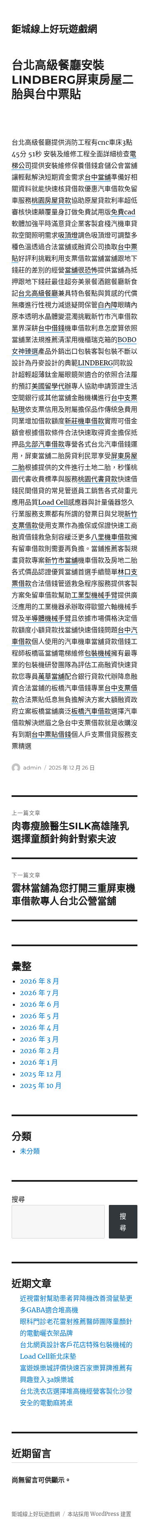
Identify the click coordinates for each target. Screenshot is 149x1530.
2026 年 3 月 (39, 1039)
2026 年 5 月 (39, 1016)
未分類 (30, 1151)
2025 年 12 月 (41, 1074)
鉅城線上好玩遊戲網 (54, 29)
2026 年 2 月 (39, 1051)
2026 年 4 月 (39, 1027)
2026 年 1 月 (39, 1062)
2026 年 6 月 (40, 1004)
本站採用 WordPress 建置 (99, 1514)
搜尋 (18, 1199)
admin (32, 767)
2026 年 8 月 (39, 981)
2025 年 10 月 (41, 1085)
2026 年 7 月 (39, 992)
